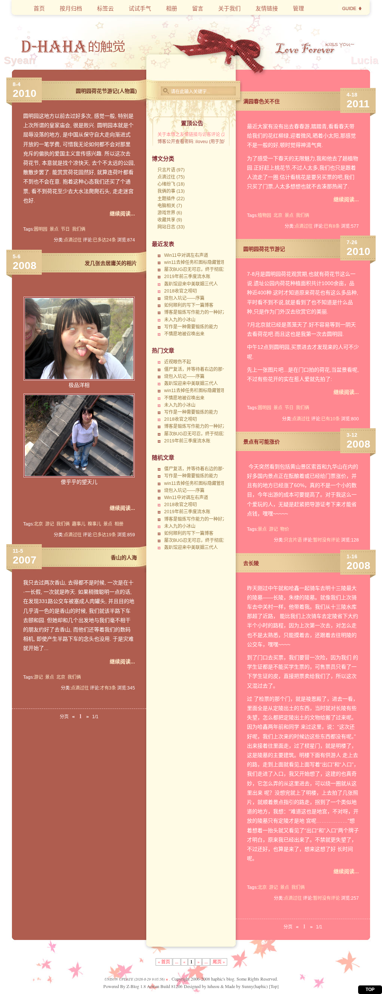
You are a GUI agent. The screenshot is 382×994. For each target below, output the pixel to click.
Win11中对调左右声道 (186, 255)
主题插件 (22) (171, 198)
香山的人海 (124, 558)
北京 (38, 524)
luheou (213, 986)
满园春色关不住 (261, 101)
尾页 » (219, 962)
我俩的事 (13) (171, 191)
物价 (284, 529)
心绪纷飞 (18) (171, 184)
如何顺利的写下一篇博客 (188, 305)
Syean (19, 60)
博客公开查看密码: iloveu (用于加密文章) (198, 141)
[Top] (274, 986)
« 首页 (164, 962)
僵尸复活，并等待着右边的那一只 (197, 369)
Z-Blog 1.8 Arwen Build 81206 (154, 986)
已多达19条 (104, 534)
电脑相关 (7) (169, 205)
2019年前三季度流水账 (187, 276)
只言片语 (293, 540)
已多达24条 (104, 240)
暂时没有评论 (326, 540)
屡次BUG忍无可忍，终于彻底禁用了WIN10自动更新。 (218, 269)
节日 (65, 229)
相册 (119, 524)
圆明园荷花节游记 (264, 249)
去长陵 (251, 563)
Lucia (364, 60)
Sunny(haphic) (255, 986)
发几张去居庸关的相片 (111, 263)
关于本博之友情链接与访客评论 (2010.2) (197, 134)
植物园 (264, 215)
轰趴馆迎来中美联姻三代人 (191, 284)
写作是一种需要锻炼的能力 (191, 326)
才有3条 (108, 688)
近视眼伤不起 (177, 362)
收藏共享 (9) (169, 220)
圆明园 (40, 229)
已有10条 (330, 419)
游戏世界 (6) (169, 212)
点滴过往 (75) (171, 177)
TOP (370, 989)
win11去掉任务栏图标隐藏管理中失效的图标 (208, 262)
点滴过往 (73, 240)
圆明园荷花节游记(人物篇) (106, 91)
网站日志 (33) (171, 227)
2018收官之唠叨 (180, 291)
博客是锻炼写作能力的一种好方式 (197, 312)
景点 (54, 229)
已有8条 (332, 226)
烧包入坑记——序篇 (184, 298)
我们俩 (78, 229)
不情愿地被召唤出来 (184, 334)
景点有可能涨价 (261, 442)
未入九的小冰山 (179, 319)
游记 (49, 524)
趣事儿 (78, 524)
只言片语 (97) (171, 170)
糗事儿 (94, 524)
